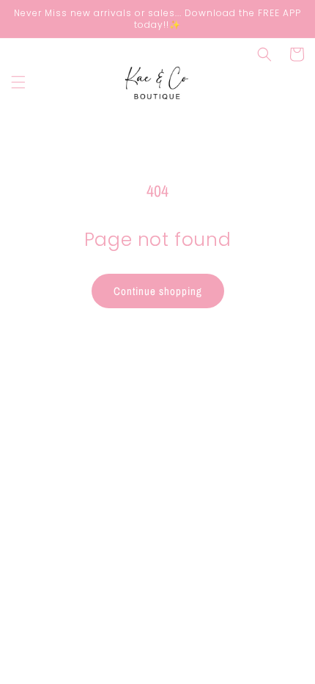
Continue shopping (158, 291)
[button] (18, 82)
